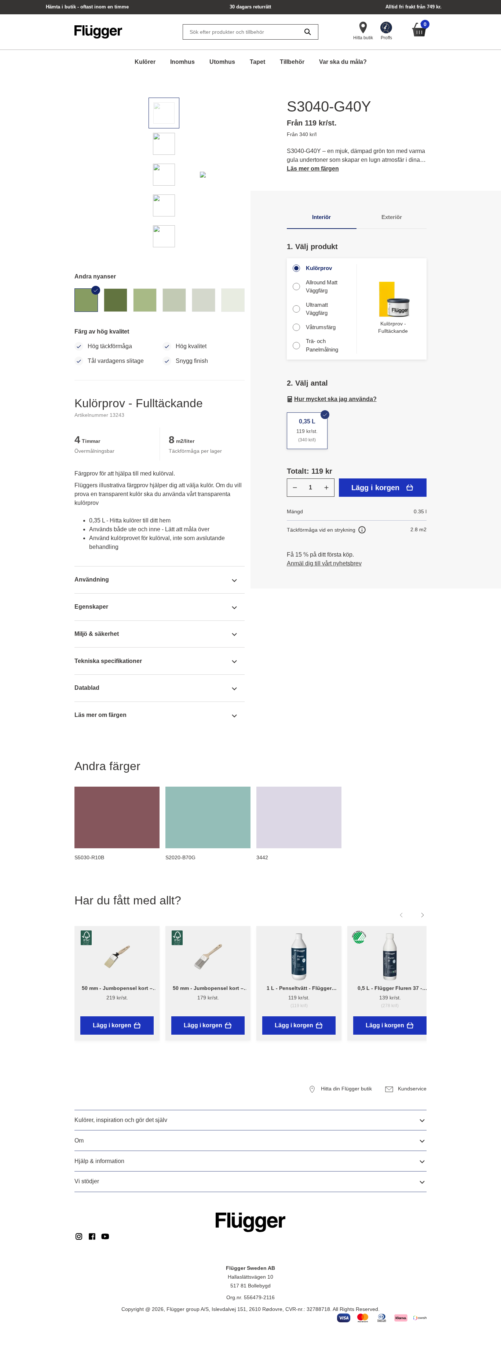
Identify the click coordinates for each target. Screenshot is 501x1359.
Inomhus (182, 62)
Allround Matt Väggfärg (321, 286)
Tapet (257, 62)
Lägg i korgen (375, 488)
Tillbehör (292, 62)
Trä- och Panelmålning (322, 345)
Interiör (321, 217)
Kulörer (145, 62)
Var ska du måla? (343, 62)
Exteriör (391, 217)
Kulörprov (319, 268)
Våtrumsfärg (321, 327)
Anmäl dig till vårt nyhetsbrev (324, 563)
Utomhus (222, 62)
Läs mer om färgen (313, 168)
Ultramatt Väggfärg (317, 309)
